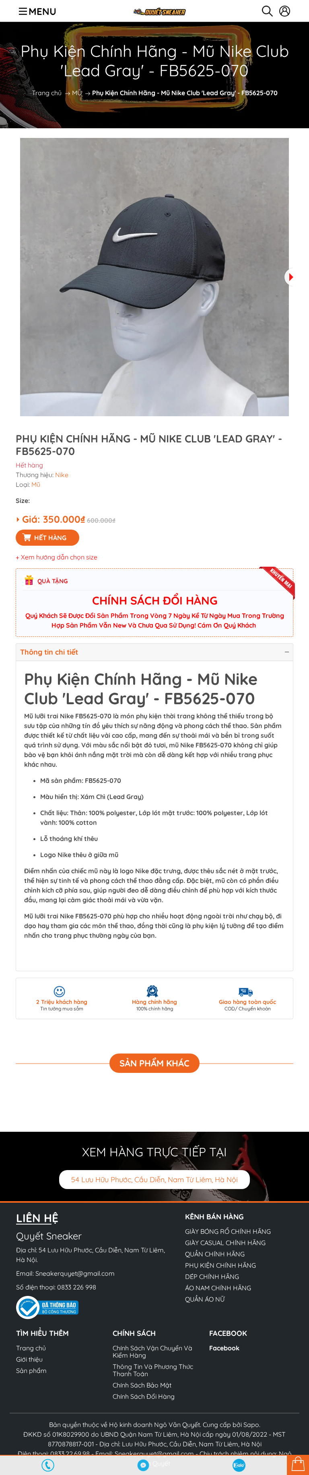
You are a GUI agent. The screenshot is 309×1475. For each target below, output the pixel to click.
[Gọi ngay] (48, 1465)
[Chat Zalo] (239, 1465)
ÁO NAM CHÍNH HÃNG (218, 1288)
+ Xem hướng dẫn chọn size (56, 557)
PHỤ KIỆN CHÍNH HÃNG (220, 1265)
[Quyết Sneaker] (159, 11)
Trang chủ (47, 93)
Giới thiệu (29, 1359)
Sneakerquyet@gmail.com (75, 1273)
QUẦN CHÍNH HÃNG (215, 1254)
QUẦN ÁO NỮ (205, 1299)
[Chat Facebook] (144, 1465)
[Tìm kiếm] (267, 11)
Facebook (224, 1348)
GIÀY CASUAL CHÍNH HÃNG (225, 1243)
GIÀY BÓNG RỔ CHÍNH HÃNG (228, 1231)
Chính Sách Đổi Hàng (144, 1396)
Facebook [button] (228, 1333)
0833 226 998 (76, 1287)
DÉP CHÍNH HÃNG (212, 1277)
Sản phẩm (31, 1371)
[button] (288, 277)
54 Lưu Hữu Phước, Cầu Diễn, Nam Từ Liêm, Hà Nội (154, 1179)
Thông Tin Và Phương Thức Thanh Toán (153, 1370)
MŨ (77, 93)
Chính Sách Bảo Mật (142, 1385)
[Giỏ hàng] (298, 1465)
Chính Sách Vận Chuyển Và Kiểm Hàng (152, 1351)
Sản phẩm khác (154, 1063)
